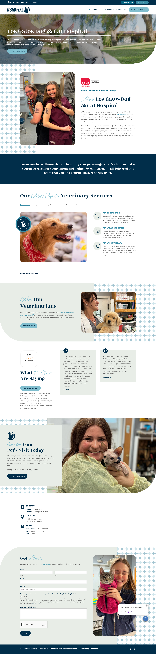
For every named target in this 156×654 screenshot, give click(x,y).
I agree (25, 596)
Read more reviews (30, 388)
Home (89, 9)
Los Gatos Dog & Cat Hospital (22, 40)
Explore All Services (29, 273)
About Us (97, 9)
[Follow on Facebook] (127, 648)
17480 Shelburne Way (34, 519)
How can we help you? (29, 607)
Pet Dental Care (111, 213)
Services (108, 9)
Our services (25, 205)
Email (22, 579)
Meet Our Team (28, 326)
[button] (145, 618)
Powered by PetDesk (58, 648)
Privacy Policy (36, 603)
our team (46, 564)
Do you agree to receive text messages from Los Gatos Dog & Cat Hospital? (48, 594)
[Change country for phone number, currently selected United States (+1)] (22, 589)
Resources (120, 9)
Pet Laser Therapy (112, 243)
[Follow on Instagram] (130, 648)
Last (56, 575)
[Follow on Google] (134, 648)
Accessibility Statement (88, 648)
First (21, 575)
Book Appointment (139, 9)
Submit (25, 633)
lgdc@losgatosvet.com (31, 2)
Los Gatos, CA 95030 (34, 521)
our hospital (121, 114)
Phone (22, 586)
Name (23, 569)
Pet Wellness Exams (113, 228)
